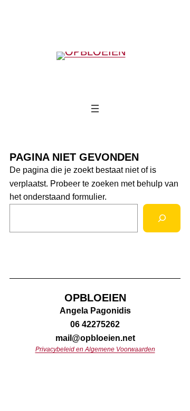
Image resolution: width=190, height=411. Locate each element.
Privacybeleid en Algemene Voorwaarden (95, 349)
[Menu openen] (95, 108)
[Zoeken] (161, 218)
